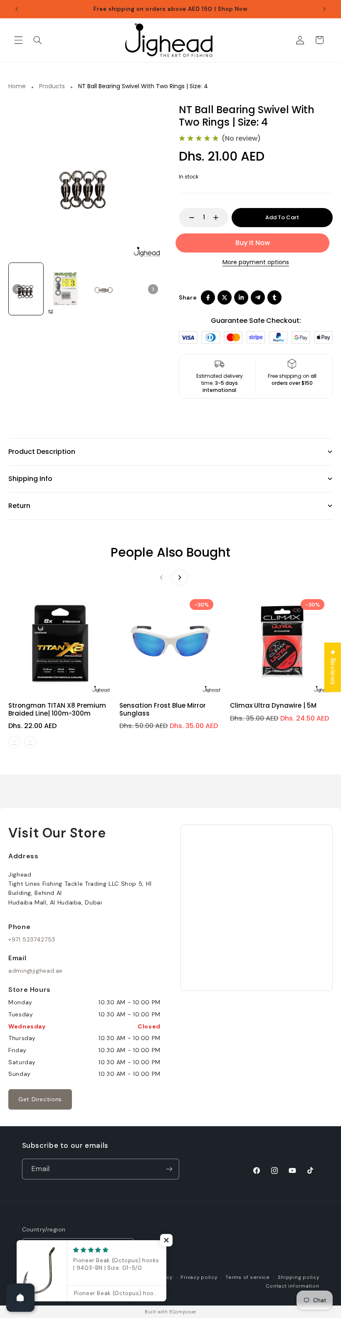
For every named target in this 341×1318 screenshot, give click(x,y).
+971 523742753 (31, 939)
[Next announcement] (324, 9)
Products (52, 86)
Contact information (292, 1286)
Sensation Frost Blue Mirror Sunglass (162, 709)
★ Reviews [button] (333, 667)
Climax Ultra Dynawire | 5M (273, 705)
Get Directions (40, 1099)
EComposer (182, 1312)
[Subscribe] (168, 1169)
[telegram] (258, 297)
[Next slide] (153, 289)
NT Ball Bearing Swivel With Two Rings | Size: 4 (143, 86)
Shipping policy (298, 1277)
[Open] (20, 1297)
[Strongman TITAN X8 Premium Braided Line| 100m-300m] (59, 642)
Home (17, 86)
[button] (18, 40)
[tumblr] (274, 297)
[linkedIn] (241, 297)
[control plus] (219, 217)
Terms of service (247, 1277)
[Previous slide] (161, 577)
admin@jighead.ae (35, 970)
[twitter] (224, 297)
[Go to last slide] (17, 289)
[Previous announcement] (16, 9)
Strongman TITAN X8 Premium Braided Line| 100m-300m (57, 709)
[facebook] (208, 297)
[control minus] (188, 217)
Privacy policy (198, 1277)
